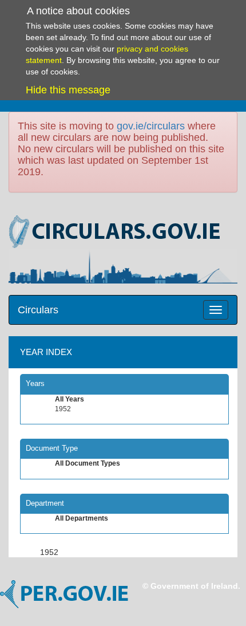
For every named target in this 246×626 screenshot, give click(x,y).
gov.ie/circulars (151, 126)
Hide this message (68, 90)
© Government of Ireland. (191, 585)
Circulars (38, 310)
